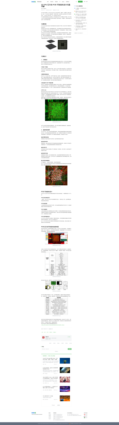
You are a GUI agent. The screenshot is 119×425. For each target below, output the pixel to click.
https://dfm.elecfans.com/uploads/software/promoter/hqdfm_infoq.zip (53, 324)
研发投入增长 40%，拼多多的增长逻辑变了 (81, 29)
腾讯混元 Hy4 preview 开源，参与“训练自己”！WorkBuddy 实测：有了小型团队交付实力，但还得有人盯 (81, 12)
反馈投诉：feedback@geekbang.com (58, 416)
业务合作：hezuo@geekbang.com (57, 415)
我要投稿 (50, 415)
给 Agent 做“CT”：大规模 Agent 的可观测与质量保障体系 (81, 20)
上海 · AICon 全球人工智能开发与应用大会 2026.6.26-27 (74, 415)
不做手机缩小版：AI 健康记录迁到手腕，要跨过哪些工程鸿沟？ (81, 26)
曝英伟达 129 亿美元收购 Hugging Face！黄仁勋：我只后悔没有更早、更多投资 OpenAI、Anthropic (81, 18)
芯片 (44, 332)
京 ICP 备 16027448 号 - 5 (65, 423)
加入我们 (50, 417)
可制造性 (54, 332)
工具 (42, 332)
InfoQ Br (86, 417)
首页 (48, 1)
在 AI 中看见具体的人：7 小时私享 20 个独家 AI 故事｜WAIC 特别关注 (50, 387)
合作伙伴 (50, 416)
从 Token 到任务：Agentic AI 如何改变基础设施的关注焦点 (50, 368)
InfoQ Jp (86, 415)
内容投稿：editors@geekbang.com (57, 414)
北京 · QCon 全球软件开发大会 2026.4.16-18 (72, 414)
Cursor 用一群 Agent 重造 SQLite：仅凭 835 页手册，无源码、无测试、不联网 (50, 359)
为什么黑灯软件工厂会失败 (48, 396)
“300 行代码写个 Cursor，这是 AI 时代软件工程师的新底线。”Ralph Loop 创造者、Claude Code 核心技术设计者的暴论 (50, 378)
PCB (47, 332)
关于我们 (50, 414)
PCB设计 (51, 332)
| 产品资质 (80, 423)
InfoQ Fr (86, 416)
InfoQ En (86, 414)
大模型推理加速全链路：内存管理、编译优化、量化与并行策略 (81, 23)
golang (63, 1)
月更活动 (51, 1)
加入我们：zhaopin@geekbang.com (58, 417)
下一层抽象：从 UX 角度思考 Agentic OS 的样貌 (81, 9)
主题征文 (56, 1)
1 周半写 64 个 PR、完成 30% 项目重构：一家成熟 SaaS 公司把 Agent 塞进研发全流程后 (81, 15)
